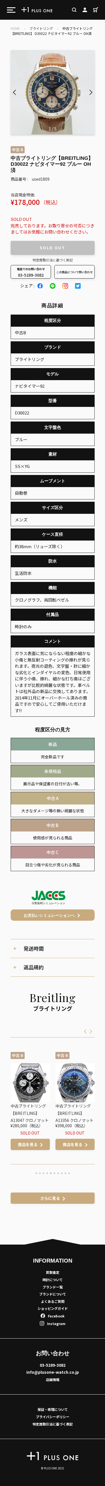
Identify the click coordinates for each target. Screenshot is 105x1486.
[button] (91, 92)
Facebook (56, 1316)
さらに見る (50, 1198)
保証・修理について (53, 1409)
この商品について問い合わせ (74, 272)
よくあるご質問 (52, 1301)
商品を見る (41, 1144)
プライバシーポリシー (52, 1416)
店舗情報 (52, 1379)
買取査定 (52, 1272)
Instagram (56, 1323)
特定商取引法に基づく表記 (52, 259)
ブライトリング (41, 28)
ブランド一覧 (53, 1287)
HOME (15, 28)
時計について (53, 1279)
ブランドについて (52, 1294)
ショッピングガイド (53, 1308)
